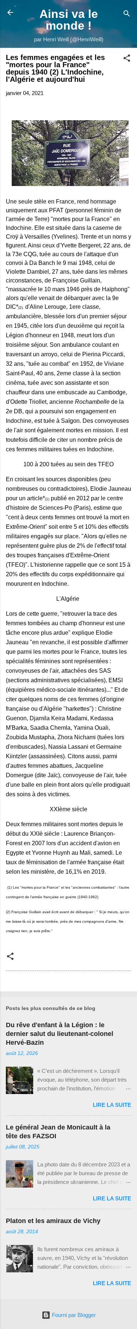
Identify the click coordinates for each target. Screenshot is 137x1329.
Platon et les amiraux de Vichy (53, 1220)
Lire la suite (112, 1105)
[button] (126, 59)
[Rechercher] (126, 15)
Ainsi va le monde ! (68, 19)
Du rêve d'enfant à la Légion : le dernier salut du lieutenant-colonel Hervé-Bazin (59, 1033)
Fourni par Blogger (73, 1315)
